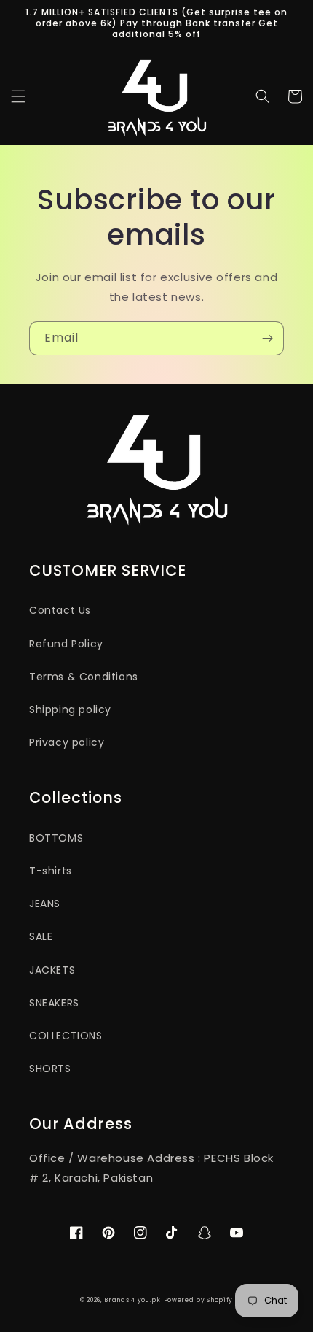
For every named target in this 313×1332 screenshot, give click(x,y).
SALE (40, 936)
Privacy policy (66, 742)
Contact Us (60, 610)
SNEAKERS (54, 1003)
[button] (18, 96)
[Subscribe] (267, 338)
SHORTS (50, 1068)
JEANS (44, 903)
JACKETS (52, 970)
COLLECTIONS (66, 1035)
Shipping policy (70, 709)
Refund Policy (66, 643)
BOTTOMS (56, 838)
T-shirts (50, 870)
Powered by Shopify (199, 1300)
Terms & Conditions (83, 676)
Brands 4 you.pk (132, 1300)
